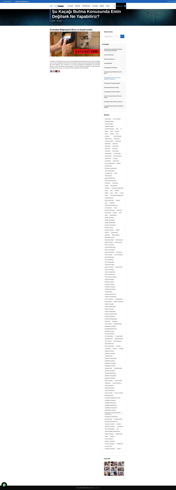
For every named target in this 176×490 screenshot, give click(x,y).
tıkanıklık (119, 163)
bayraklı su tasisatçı (109, 230)
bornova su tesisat (119, 392)
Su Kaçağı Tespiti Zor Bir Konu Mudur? (113, 101)
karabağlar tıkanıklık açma (110, 405)
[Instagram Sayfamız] (174, 1)
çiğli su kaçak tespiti (109, 239)
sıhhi (120, 212)
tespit (111, 190)
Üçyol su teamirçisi (109, 385)
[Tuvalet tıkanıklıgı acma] (114, 468)
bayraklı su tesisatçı (109, 217)
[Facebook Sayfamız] (171, 1)
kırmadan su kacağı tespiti (110, 168)
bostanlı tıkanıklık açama (110, 306)
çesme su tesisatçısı (109, 269)
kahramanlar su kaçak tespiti (111, 416)
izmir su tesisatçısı (117, 155)
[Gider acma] (107, 464)
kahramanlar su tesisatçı (110, 410)
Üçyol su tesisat (118, 380)
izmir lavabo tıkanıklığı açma (117, 195)
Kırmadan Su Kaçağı (109, 264)
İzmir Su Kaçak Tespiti (110, 210)
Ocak (111, 193)
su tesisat (118, 346)
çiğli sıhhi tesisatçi (109, 242)
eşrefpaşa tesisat (108, 338)
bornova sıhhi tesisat (109, 252)
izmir (117, 128)
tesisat (106, 133)
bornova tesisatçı (108, 392)
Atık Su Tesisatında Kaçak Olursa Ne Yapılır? (112, 96)
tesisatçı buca (120, 443)
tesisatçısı (112, 436)
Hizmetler (77, 6)
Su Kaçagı (107, 188)
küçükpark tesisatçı (109, 395)
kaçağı (106, 131)
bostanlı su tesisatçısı (118, 301)
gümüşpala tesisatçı (109, 121)
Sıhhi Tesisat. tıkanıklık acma (111, 205)
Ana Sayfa (70, 6)
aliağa (106, 436)
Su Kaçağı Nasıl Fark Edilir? (110, 67)
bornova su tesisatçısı (109, 249)
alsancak (107, 232)
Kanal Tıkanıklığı (117, 136)
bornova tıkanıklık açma (110, 247)
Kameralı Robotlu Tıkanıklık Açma (112, 431)
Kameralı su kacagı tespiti (110, 358)
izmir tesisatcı (108, 212)
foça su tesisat (108, 341)
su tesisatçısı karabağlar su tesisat (112, 397)
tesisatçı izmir (116, 160)
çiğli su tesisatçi (119, 239)
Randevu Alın (119, 6)
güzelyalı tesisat (108, 368)
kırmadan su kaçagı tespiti (117, 188)
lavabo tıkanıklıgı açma (110, 178)
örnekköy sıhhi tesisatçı (110, 289)
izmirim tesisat (108, 155)
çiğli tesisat (107, 234)
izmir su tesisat (108, 323)
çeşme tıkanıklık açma (110, 274)
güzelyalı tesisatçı (118, 368)
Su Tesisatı (119, 210)
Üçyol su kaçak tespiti (109, 390)
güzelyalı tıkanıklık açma (110, 373)
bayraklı (117, 230)
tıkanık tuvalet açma (109, 200)
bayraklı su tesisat (109, 227)
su (121, 128)
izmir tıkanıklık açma (109, 128)
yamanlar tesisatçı (109, 123)
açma (106, 202)
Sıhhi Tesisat (115, 183)
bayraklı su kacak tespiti (110, 225)
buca (117, 133)
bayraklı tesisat (113, 215)
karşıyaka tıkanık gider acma (111, 421)
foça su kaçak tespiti (109, 346)
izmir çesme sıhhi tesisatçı (110, 276)
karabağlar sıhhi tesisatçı (110, 402)
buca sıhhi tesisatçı (109, 259)
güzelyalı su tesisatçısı (110, 370)
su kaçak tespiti (117, 153)
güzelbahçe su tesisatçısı (110, 363)
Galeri (107, 6)
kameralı (117, 131)
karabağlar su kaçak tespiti (111, 407)
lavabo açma (108, 146)
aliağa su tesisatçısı (109, 433)
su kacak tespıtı (108, 207)
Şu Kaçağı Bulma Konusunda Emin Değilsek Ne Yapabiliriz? (112, 78)
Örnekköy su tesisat (109, 281)
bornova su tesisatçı (109, 244)
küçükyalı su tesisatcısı (110, 426)
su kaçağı (121, 348)
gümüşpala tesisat (118, 323)
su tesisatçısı (108, 160)
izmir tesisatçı (108, 118)
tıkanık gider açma (109, 197)
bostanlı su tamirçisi (109, 309)
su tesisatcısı (120, 426)
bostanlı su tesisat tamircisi (111, 313)
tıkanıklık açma (108, 138)
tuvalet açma (118, 141)
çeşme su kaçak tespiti (110, 271)
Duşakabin (112, 202)
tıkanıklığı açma (108, 175)
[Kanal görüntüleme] (121, 468)
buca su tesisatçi (108, 254)
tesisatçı (112, 133)
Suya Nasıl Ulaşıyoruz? (109, 59)
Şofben (106, 193)
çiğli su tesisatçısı (116, 234)
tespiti (111, 131)
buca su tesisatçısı (119, 254)
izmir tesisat (107, 151)
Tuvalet (121, 193)
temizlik (106, 185)
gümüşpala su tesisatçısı (110, 326)
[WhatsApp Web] (169, 1)
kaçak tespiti (116, 138)
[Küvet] (107, 473)
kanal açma (107, 148)
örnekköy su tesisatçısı (110, 286)
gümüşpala (114, 321)
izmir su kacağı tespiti (109, 163)
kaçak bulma (115, 146)
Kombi (115, 207)
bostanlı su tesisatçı (109, 304)
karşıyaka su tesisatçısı (110, 353)
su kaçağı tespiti (118, 299)
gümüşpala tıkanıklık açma (111, 328)
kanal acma (107, 321)
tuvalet (115, 173)
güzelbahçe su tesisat (109, 360)
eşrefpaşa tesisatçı (119, 338)
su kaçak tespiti (108, 446)
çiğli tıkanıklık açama (109, 237)
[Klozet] (121, 464)
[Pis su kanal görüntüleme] (114, 464)
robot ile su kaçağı (109, 141)
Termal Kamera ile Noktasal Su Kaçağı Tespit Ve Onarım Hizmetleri (113, 50)
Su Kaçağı (95, 6)
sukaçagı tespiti (108, 165)
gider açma (115, 143)
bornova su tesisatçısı (109, 443)
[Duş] (107, 468)
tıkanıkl (119, 448)
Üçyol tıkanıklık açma (109, 388)
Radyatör (117, 190)
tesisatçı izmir (108, 158)
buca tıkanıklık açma (109, 257)
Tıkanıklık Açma (86, 6)
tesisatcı (115, 212)
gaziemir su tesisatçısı (110, 441)
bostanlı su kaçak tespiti (110, 311)
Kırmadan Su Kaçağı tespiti (111, 318)
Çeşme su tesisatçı (109, 267)
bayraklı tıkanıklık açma (110, 222)
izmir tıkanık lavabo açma (110, 180)
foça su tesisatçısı (117, 341)
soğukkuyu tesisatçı (109, 126)
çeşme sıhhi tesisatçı (109, 279)
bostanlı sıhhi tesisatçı (110, 316)
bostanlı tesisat (108, 301)
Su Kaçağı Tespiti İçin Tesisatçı (111, 87)
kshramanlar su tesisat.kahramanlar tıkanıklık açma (113, 413)
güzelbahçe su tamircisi (110, 365)
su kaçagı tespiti (108, 419)
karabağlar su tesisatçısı (110, 400)
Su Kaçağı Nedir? (108, 63)
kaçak (106, 215)
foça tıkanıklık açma (109, 343)
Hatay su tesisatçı (109, 380)
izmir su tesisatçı (116, 118)
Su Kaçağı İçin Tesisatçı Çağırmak (112, 83)
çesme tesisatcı (119, 267)
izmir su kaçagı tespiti (109, 170)
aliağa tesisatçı (119, 433)
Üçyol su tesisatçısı (117, 383)
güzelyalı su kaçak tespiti (110, 375)
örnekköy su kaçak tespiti (110, 296)
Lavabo (106, 195)
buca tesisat (119, 252)
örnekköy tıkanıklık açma (110, 294)
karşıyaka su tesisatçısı (110, 448)
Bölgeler (102, 6)
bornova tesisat (118, 242)
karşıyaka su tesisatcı (109, 424)
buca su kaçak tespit (109, 262)
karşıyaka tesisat (108, 355)
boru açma (114, 148)
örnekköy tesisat (108, 291)
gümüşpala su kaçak (109, 331)
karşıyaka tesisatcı (118, 419)
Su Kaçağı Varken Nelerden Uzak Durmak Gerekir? (113, 106)
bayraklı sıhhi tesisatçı (110, 220)
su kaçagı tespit (108, 173)
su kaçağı (115, 158)
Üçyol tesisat (107, 383)
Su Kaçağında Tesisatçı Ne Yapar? (112, 91)
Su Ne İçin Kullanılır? (109, 54)
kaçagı (106, 190)
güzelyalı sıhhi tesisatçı (110, 378)
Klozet (116, 193)
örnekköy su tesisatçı (109, 284)
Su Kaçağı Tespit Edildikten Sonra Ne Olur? (113, 72)
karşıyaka (107, 136)
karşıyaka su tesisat (109, 350)
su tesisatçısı (108, 348)
